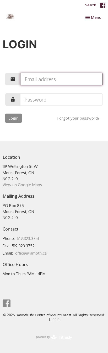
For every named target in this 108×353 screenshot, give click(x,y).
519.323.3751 (28, 238)
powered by (51, 341)
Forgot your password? (78, 118)
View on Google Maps (22, 184)
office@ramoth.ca (31, 253)
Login (13, 118)
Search (90, 5)
